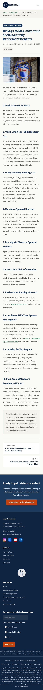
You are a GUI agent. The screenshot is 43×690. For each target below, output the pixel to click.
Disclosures (25, 664)
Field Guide (13, 12)
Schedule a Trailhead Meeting (21, 502)
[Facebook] (10, 539)
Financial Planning (14, 632)
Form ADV (15, 664)
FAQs (5, 586)
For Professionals (36, 664)
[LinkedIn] (21, 539)
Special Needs (13, 627)
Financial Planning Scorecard (13, 597)
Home (5, 12)
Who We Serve (8, 555)
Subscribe (9, 644)
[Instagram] (5, 539)
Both (9, 637)
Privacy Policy (6, 664)
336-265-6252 (8, 531)
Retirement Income (12, 25)
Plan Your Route (9, 604)
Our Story (6, 559)
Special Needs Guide (10, 590)
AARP (26, 338)
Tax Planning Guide (10, 594)
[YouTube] (16, 539)
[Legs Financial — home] (11, 5)
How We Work (8, 552)
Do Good (6, 563)
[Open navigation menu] (38, 5)
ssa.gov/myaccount (19, 304)
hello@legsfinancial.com (12, 534)
